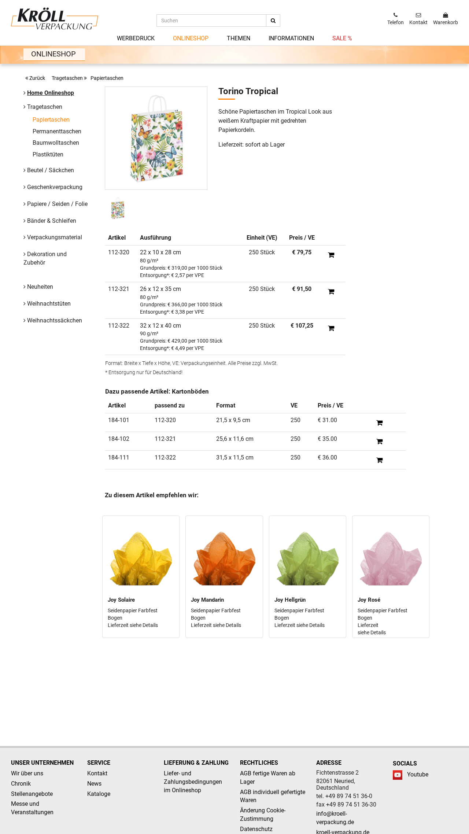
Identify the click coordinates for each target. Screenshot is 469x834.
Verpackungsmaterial (54, 237)
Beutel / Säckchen (50, 170)
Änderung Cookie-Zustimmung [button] (262, 814)
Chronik (21, 783)
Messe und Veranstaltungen (32, 808)
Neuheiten (40, 286)
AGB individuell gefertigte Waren (272, 796)
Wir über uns (27, 773)
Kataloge (98, 793)
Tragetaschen (68, 78)
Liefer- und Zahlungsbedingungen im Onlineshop (193, 782)
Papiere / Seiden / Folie (57, 203)
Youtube (417, 774)
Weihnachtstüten (49, 303)
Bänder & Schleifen (51, 220)
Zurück (37, 78)
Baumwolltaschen (56, 142)
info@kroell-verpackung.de (335, 818)
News (94, 783)
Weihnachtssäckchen (54, 320)
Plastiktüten (48, 154)
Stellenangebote (32, 793)
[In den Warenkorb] (331, 254)
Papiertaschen (107, 78)
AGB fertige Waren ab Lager (267, 777)
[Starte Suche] (273, 20)
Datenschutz (256, 829)
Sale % (342, 38)
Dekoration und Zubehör (45, 258)
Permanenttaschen (57, 131)
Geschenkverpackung (54, 187)
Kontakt (97, 773)
